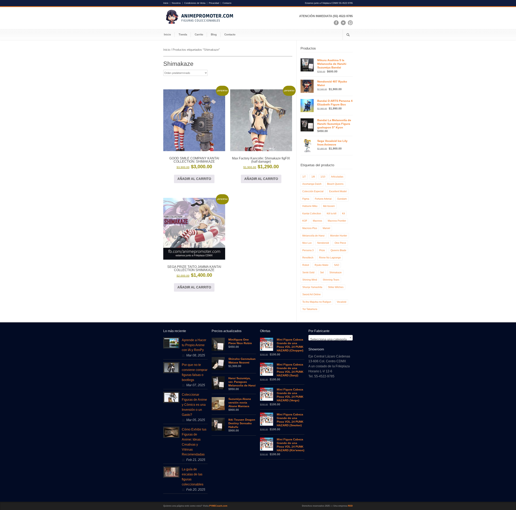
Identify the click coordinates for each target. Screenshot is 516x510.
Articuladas (337, 176)
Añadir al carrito (194, 179)
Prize (322, 250)
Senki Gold (308, 272)
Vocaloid (341, 301)
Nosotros (176, 3)
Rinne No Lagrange (330, 257)
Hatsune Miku (309, 206)
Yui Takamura (309, 309)
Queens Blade (338, 250)
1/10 (322, 176)
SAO (336, 265)
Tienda (183, 34)
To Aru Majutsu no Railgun (316, 301)
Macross (317, 220)
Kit (343, 213)
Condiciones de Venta (194, 3)
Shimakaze (335, 272)
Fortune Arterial (323, 198)
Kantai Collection (311, 213)
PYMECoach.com (218, 506)
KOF (304, 220)
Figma (305, 198)
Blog (214, 34)
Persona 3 (308, 250)
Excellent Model (338, 191)
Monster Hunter (338, 235)
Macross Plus (309, 228)
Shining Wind (309, 279)
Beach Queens (335, 184)
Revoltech (307, 257)
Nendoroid (323, 243)
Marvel (326, 228)
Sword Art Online (311, 294)
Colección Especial (313, 191)
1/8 (313, 176)
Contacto (227, 3)
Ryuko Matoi (321, 265)
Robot (305, 265)
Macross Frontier (337, 220)
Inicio (165, 3)
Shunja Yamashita (312, 287)
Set (322, 272)
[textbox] (331, 339)
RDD (350, 506)
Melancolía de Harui (313, 235)
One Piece (340, 243)
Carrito (199, 34)
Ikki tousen (329, 206)
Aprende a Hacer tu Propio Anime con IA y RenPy (194, 345)
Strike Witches (335, 287)
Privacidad (214, 3)
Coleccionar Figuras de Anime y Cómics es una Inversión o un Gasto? (194, 404)
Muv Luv (307, 243)
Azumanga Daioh (311, 184)
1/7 (304, 176)
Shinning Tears (331, 279)
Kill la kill (331, 213)
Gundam (342, 198)
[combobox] (330, 338)
